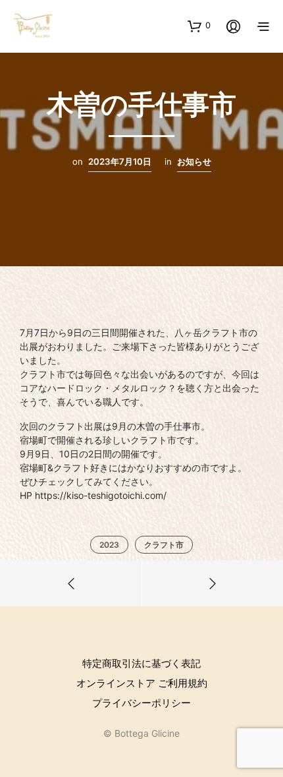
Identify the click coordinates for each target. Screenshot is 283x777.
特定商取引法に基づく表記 (141, 663)
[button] (199, 25)
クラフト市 (164, 545)
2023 (109, 545)
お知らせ (194, 161)
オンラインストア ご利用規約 (141, 683)
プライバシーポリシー (141, 703)
